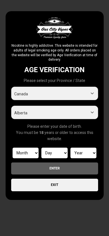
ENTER (54, 168)
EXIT (54, 185)
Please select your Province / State (54, 80)
